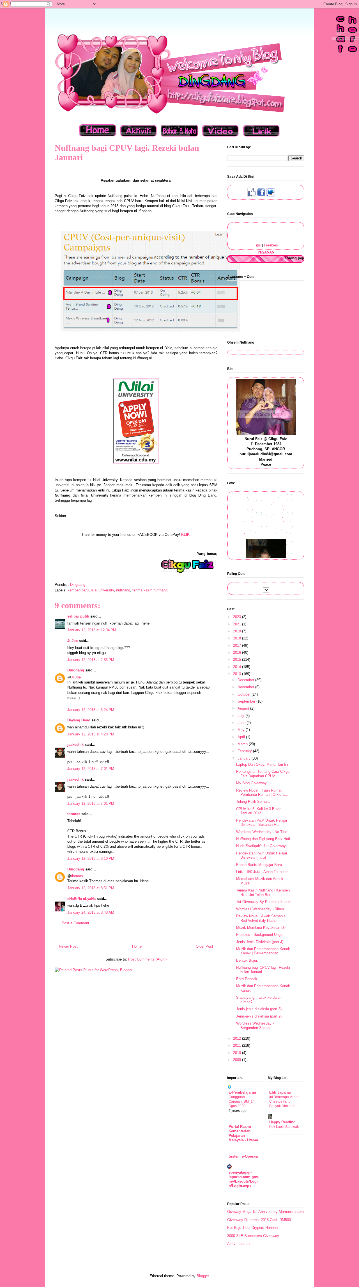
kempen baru (78, 590)
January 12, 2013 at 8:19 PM (90, 858)
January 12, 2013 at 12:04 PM (91, 630)
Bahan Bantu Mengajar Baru (259, 865)
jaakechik (75, 744)
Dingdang (75, 670)
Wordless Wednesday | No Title (261, 832)
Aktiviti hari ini (238, 1244)
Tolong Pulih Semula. (253, 801)
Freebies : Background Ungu (259, 934)
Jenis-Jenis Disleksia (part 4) (259, 942)
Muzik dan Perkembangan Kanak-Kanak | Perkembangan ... (263, 951)
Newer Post (68, 946)
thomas (73, 814)
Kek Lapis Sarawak (284, 1127)
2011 (237, 1045)
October (245, 694)
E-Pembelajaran (242, 1092)
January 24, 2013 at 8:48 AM (90, 912)
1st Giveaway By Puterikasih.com (263, 902)
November (246, 687)
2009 (237, 1060)
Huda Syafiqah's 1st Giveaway (261, 846)
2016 (237, 652)
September (247, 701)
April (242, 737)
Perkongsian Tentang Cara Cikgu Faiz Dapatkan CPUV (262, 773)
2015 (237, 659)
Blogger (203, 1276)
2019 (237, 631)
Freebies (271, 245)
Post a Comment (75, 923)
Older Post (204, 946)
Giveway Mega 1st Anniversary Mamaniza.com (265, 1212)
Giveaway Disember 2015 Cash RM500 (259, 1220)
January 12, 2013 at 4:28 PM (90, 734)
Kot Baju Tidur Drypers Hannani (253, 1228)
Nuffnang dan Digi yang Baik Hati (263, 839)
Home (137, 946)
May (242, 730)
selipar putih (78, 616)
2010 (237, 1053)
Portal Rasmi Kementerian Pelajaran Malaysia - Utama (243, 1133)
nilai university (102, 590)
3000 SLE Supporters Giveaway (253, 1236)
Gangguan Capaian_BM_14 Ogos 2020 (242, 1101)
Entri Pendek (246, 979)
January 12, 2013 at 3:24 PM (90, 710)
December (246, 680)
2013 (237, 674)
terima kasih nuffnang (149, 590)
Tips (257, 245)
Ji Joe (72, 641)
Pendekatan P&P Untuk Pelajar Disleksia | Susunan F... (261, 822)
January (245, 758)
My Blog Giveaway (251, 783)
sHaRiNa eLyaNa (81, 899)
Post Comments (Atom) (147, 959)
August (244, 708)
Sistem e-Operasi (243, 1156)
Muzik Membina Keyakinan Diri (261, 927)
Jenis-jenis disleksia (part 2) (259, 1016)
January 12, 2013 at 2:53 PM (90, 660)
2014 (237, 667)
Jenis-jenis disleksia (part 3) (259, 1009)
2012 (237, 1038)
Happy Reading (282, 1122)
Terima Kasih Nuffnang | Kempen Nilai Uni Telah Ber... (263, 892)
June (242, 723)
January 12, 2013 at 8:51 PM (90, 888)
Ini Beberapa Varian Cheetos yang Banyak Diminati (284, 1101)
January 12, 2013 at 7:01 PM (90, 769)
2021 (237, 624)
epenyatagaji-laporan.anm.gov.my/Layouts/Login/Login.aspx (244, 1179)
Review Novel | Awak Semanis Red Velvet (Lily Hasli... (261, 918)
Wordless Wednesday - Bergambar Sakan (255, 1025)
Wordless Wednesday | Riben (260, 909)
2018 (237, 638)
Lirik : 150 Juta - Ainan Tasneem (262, 872)
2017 (237, 645)
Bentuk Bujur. (247, 960)
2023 (237, 617)
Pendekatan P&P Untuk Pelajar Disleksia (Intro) (261, 855)
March (243, 744)
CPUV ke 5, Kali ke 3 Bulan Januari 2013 (258, 811)
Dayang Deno (78, 720)
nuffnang (123, 590)
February (245, 751)
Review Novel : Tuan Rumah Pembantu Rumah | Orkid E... (262, 792)
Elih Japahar (280, 1092)
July (241, 716)
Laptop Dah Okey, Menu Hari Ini (262, 764)
